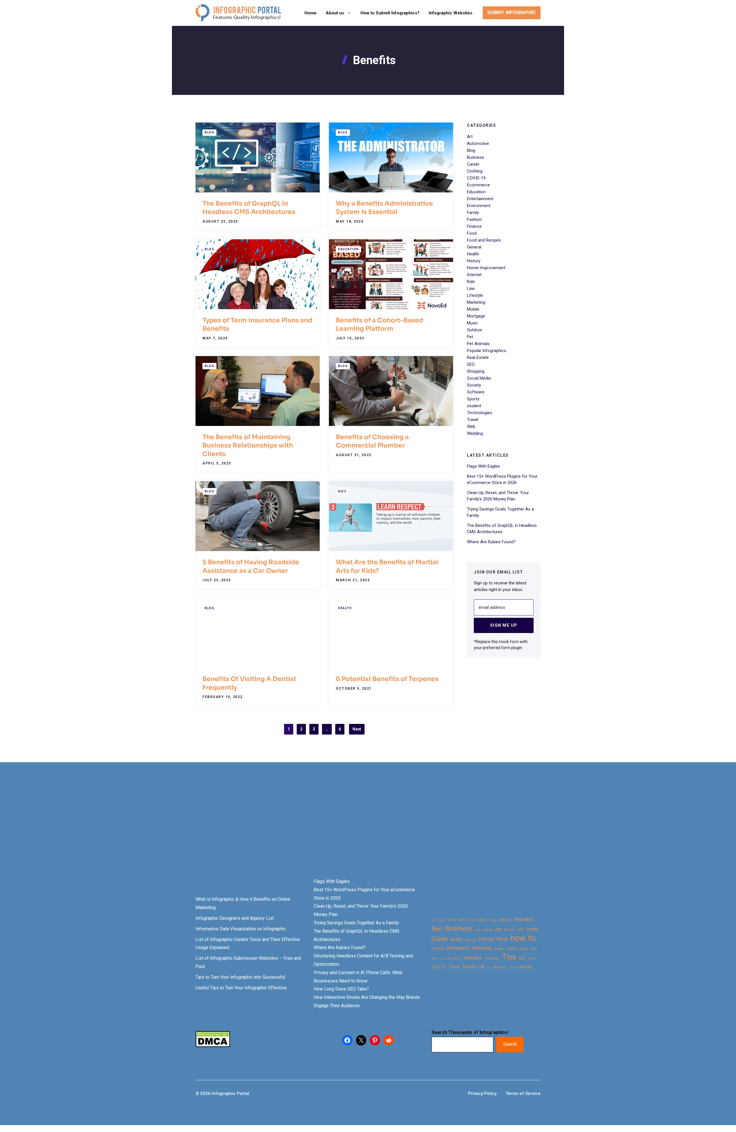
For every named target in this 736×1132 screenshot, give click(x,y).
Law (471, 288)
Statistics (472, 958)
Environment (478, 205)
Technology (492, 958)
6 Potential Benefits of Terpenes (387, 679)
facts (532, 929)
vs (488, 967)
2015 (441, 920)
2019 (482, 920)
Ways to (499, 967)
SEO (471, 364)
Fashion (474, 219)
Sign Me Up (504, 625)
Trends (469, 967)
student (474, 405)
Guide (440, 938)
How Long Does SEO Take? (341, 989)
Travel (472, 419)
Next (356, 729)
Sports (473, 398)
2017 (462, 920)
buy (478, 930)
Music (472, 323)
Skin (435, 958)
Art (470, 136)
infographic (458, 948)
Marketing (476, 302)
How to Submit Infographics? (390, 13)
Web (471, 426)
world (525, 967)
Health (345, 608)
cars (520, 929)
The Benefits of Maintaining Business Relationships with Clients (247, 445)
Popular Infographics (486, 350)
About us (335, 13)
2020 (493, 920)
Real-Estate (478, 357)
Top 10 (439, 967)
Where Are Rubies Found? (491, 541)
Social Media (479, 378)
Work (513, 967)
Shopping (475, 371)
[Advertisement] (181, 830)
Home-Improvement (486, 267)
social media (451, 958)
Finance (474, 226)
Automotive (478, 143)
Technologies (479, 412)
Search (510, 1044)
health (457, 939)
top (522, 958)
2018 (472, 920)
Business (475, 157)
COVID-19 (476, 178)
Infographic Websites (450, 13)
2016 (452, 920)
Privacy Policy (482, 1093)
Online (512, 948)
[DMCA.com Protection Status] (212, 1045)
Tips (509, 957)
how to (523, 938)
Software (475, 392)
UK (481, 967)
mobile (499, 948)
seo (533, 948)
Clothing (474, 171)
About (505, 919)
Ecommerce (478, 185)
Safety (524, 949)
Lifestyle (475, 295)
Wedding (475, 433)
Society (474, 385)
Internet (474, 274)
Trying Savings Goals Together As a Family (356, 923)
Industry (438, 948)
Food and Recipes (484, 240)
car (498, 929)
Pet (470, 336)
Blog (209, 132)
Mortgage (476, 316)
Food (472, 233)
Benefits (524, 919)
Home (310, 13)
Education (348, 249)
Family (473, 212)
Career (473, 164)
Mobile (473, 309)
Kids (342, 491)
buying (487, 930)
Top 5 (532, 958)
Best (437, 929)
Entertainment (480, 198)
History (473, 260)
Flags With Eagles (483, 466)
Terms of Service (523, 1093)
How (502, 939)
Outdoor (474, 329)
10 (434, 920)
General (474, 247)
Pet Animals (478, 343)
